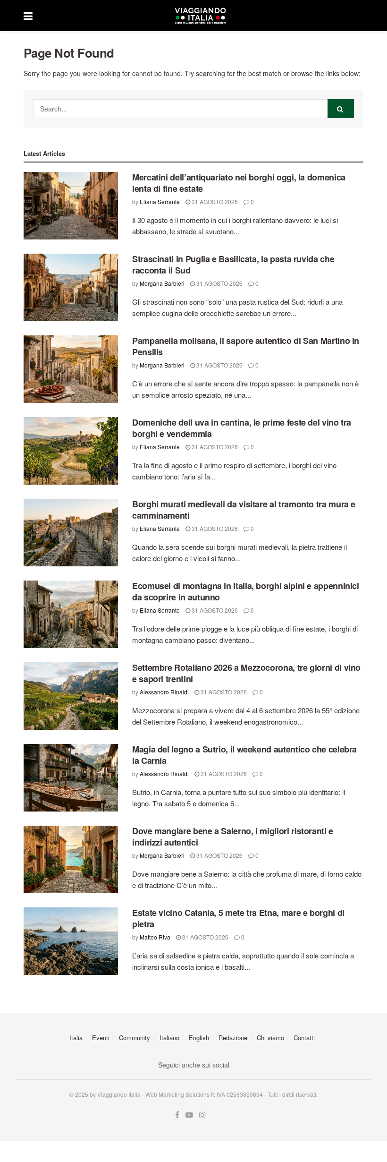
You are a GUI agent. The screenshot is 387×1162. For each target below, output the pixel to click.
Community (134, 1037)
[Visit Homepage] (200, 15)
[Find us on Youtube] (189, 1115)
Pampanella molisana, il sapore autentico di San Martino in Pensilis (245, 346)
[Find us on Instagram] (202, 1115)
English (199, 1037)
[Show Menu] (28, 15)
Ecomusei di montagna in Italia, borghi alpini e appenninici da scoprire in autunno (245, 591)
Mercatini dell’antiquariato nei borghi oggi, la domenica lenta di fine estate (238, 182)
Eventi (100, 1037)
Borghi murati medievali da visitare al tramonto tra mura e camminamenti (243, 509)
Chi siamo (270, 1037)
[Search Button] (341, 108)
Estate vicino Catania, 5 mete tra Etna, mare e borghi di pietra (238, 918)
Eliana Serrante (160, 201)
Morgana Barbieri (162, 283)
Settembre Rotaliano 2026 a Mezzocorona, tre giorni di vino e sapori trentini (246, 672)
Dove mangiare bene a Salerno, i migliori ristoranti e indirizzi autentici (232, 836)
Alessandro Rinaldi (164, 692)
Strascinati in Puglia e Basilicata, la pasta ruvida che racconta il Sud (233, 264)
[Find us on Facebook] (177, 1115)
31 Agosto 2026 (214, 201)
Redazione (233, 1037)
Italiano (169, 1037)
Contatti (304, 1037)
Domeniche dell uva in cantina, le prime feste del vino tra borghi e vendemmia (241, 427)
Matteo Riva (155, 937)
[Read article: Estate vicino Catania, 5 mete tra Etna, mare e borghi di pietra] (71, 941)
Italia (76, 1037)
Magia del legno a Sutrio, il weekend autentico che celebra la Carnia (244, 754)
